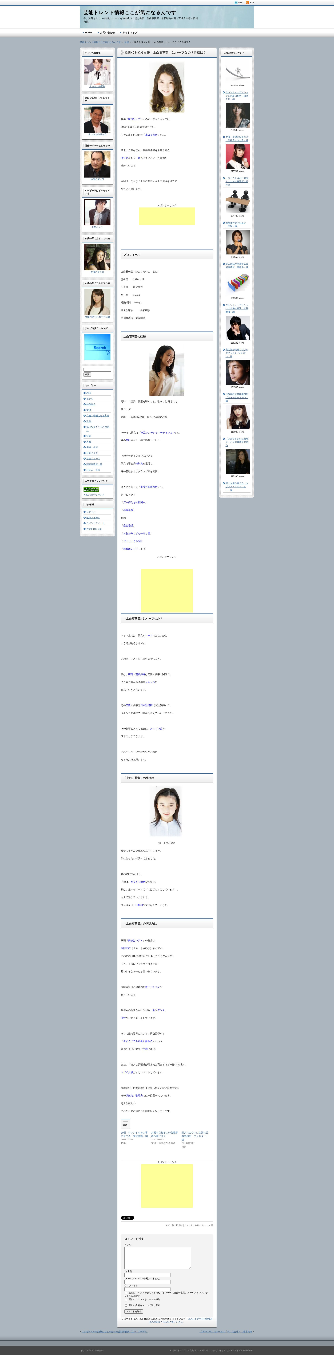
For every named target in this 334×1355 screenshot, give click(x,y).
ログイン (91, 511)
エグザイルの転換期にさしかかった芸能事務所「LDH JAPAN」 (115, 1331)
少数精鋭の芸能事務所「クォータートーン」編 (237, 397)
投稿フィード (93, 517)
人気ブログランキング (94, 495)
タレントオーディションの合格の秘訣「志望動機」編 (237, 308)
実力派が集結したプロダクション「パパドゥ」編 (237, 353)
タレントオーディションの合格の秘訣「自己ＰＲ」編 (237, 95)
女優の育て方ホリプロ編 (97, 317)
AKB (88, 393)
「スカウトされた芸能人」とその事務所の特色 (237, 442)
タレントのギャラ (97, 134)
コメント (128, 1245)
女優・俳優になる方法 (97, 415)
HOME (88, 32)
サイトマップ (130, 32)
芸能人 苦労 (93, 470)
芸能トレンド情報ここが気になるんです (100, 42)
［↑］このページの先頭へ (92, 1350)
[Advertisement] (167, 216)
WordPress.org (93, 529)
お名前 (128, 1271)
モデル (89, 398)
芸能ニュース (93, 458)
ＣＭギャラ (97, 227)
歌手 (88, 421)
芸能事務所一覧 (94, 464)
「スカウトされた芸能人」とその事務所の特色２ (237, 181)
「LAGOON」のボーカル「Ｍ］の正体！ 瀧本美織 (226, 1331)
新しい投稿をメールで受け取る (144, 1305)
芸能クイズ (92, 453)
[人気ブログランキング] (91, 491)
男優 (88, 441)
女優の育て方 (97, 272)
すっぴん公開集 (97, 86)
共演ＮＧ (91, 404)
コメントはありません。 (195, 1225)
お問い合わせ (107, 32)
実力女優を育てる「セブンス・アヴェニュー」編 (237, 486)
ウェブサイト (131, 1285)
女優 (211, 1225)
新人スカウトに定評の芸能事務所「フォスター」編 (195, 1136)
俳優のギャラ (97, 179)
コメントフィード (95, 523)
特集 (88, 436)
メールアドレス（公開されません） (142, 1278)
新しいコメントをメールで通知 (144, 1299)
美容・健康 (92, 447)
